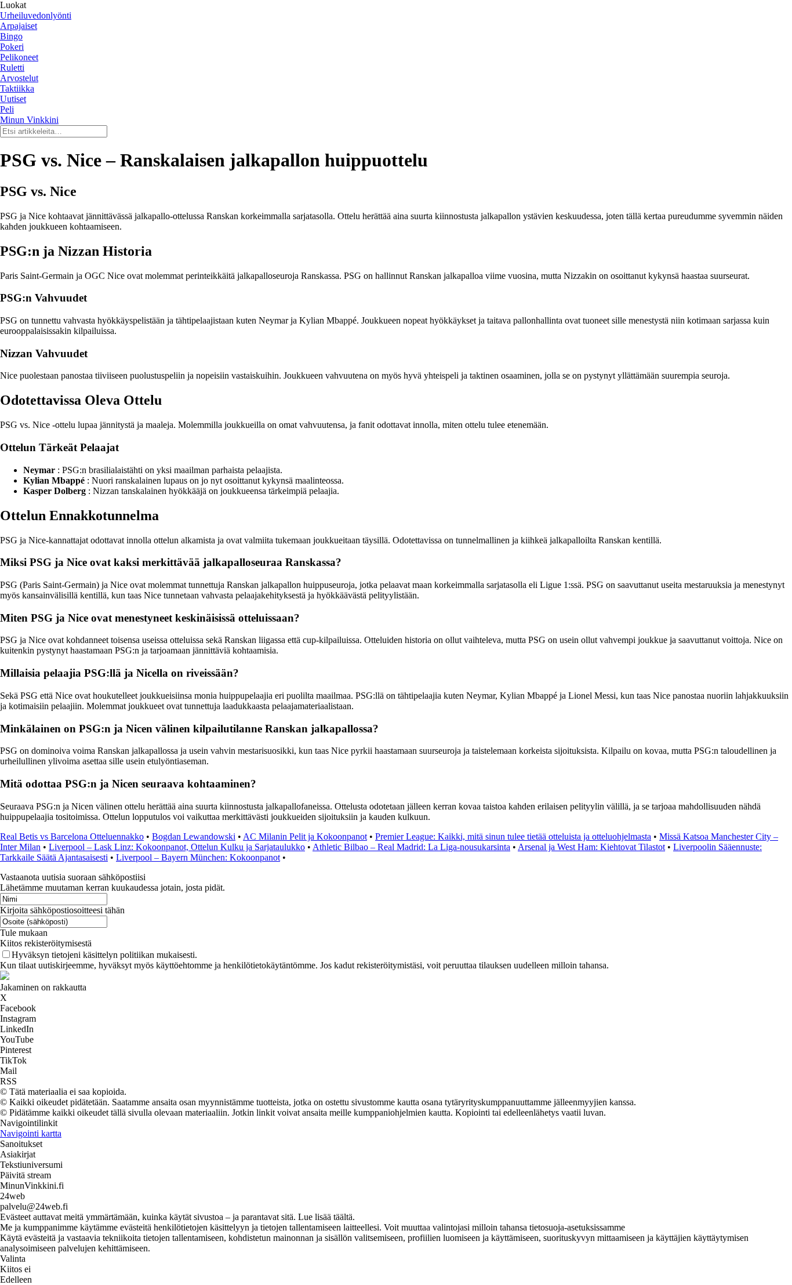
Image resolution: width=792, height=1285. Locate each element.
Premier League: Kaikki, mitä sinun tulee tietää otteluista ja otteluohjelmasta (513, 836)
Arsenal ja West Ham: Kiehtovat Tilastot (591, 847)
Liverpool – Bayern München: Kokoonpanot (198, 857)
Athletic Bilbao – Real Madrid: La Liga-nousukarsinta (411, 847)
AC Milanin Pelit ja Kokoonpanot (305, 836)
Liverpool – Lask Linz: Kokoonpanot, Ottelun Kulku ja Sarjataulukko (177, 847)
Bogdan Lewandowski (193, 836)
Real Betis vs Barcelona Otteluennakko (72, 836)
